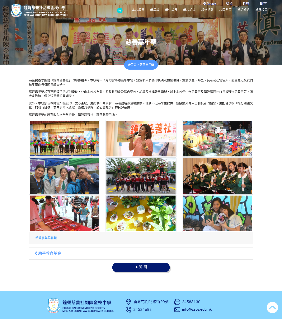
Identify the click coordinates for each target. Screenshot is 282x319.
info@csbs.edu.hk (197, 310)
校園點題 (225, 10)
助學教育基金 (49, 253)
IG (231, 3)
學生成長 (171, 10)
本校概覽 (138, 10)
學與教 (154, 10)
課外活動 (207, 10)
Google (211, 3)
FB (247, 3)
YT (264, 3)
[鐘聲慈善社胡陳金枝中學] (80, 305)
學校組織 (189, 10)
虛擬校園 (261, 10)
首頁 (133, 64)
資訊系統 (243, 10)
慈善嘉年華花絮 (46, 238)
